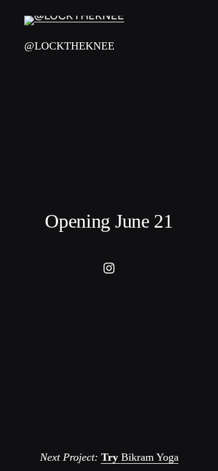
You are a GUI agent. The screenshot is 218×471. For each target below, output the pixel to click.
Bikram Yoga (140, 457)
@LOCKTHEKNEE (69, 46)
